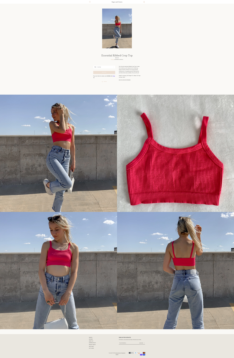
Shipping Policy (92, 342)
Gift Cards (91, 348)
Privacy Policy (92, 344)
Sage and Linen (117, 2)
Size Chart (91, 346)
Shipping (112, 59)
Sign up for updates (125, 337)
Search (90, 337)
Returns (91, 339)
